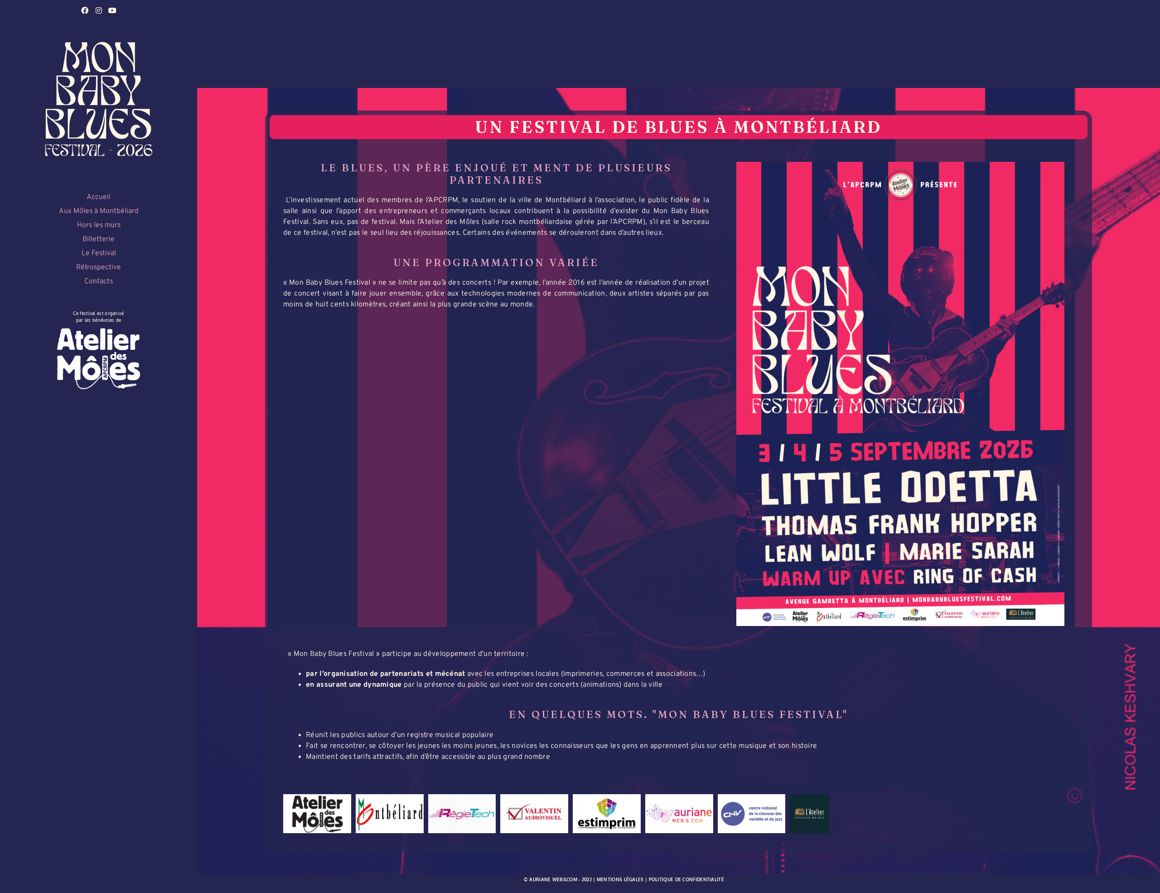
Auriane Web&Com (553, 879)
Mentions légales (620, 879)
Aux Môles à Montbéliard (99, 211)
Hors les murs (99, 225)
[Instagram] (99, 10)
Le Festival (99, 253)
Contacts (98, 281)
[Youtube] (112, 10)
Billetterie (98, 239)
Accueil (99, 197)
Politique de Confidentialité (686, 879)
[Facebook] (85, 10)
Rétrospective (98, 267)
